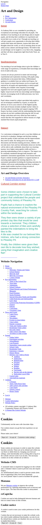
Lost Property (14, 343)
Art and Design (10, 22)
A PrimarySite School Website (15, 410)
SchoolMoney (14, 341)
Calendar (12, 316)
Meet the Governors (16, 276)
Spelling (16, 364)
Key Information (10, 18)
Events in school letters (17, 320)
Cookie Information (12, 401)
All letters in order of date (18, 333)
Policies (12, 306)
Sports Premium (14, 295)
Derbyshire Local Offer (22, 374)
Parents (7, 335)
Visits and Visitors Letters (18, 326)
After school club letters (17, 331)
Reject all (5, 437)
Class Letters (13, 322)
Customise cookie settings (26, 437)
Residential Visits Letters (17, 328)
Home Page (5, 6)
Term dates (13, 283)
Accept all (13, 437)
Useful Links (13, 376)
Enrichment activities (16, 339)
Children (8, 380)
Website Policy (10, 403)
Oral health (17, 370)
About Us (8, 268)
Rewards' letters (14, 330)
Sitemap (8, 399)
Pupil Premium (14, 293)
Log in (3, 4)
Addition (17, 357)
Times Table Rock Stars (17, 384)
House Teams (14, 391)
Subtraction (18, 359)
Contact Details (14, 277)
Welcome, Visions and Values (19, 270)
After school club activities (18, 386)
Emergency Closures (16, 351)
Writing (16, 366)
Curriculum (9, 20)
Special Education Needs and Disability (22, 297)
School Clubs (14, 347)
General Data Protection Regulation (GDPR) (24, 303)
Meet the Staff (14, 274)
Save (19, 523)
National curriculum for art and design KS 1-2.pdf (22, 180)
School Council (14, 389)
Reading (16, 368)
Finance (12, 304)
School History (14, 272)
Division (17, 362)
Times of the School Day (17, 281)
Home (7, 16)
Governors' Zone (15, 310)
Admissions (13, 285)
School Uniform (14, 287)
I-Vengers (12, 382)
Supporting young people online (20, 345)
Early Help (13, 301)
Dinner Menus (14, 353)
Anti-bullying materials (17, 378)
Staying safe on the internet (23, 372)
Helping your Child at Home (19, 355)
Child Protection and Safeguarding (21, 299)
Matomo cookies (12, 485)
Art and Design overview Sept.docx (17, 178)
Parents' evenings (15, 324)
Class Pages (13, 387)
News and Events (11, 312)
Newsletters (13, 318)
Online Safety (14, 337)
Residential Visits (15, 349)
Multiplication (18, 360)
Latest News (13, 314)
